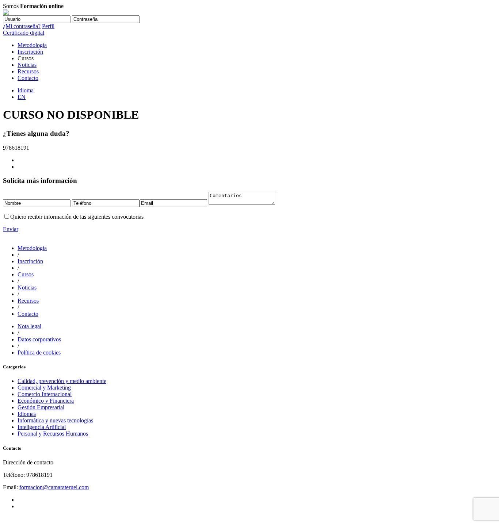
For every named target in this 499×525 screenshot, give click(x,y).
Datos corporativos (39, 339)
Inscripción (30, 52)
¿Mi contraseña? (22, 26)
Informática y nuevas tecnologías (55, 420)
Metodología (32, 45)
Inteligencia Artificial (42, 427)
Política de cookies (39, 352)
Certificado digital (23, 33)
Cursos (26, 274)
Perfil (48, 26)
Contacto (28, 78)
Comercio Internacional (45, 394)
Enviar (10, 229)
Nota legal (29, 326)
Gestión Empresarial (41, 407)
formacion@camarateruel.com (54, 487)
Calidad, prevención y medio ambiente (62, 381)
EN (22, 97)
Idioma (26, 90)
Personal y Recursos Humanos (53, 433)
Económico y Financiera (46, 401)
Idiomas (27, 414)
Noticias (27, 65)
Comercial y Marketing (44, 387)
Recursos (28, 71)
